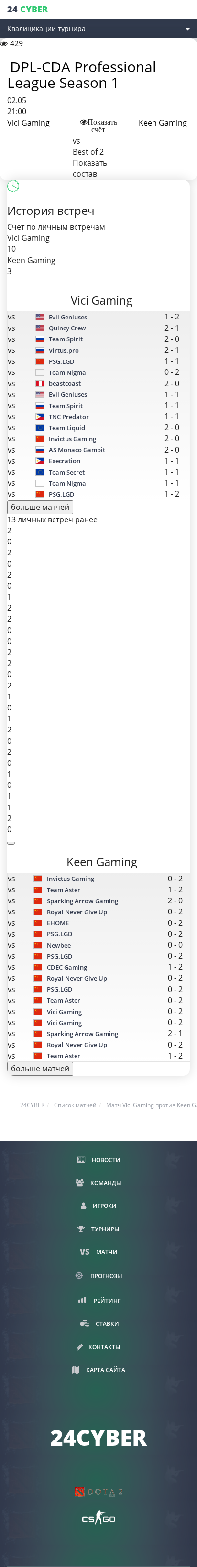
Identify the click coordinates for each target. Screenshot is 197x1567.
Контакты (104, 1347)
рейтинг (106, 1301)
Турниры (105, 1229)
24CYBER (32, 1105)
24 (27, 9)
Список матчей (75, 1105)
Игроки (104, 1206)
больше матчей (40, 507)
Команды (105, 1183)
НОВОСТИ (105, 1160)
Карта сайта (105, 1370)
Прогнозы (105, 1275)
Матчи (106, 1252)
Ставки (106, 1324)
